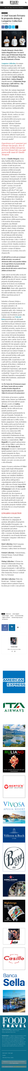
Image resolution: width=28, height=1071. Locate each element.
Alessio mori (8, 613)
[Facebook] (2, 26)
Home (2, 10)
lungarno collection (6, 617)
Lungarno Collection (8, 63)
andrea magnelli (16, 613)
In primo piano (8, 10)
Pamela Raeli (5, 23)
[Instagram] (15, 651)
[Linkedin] (6, 26)
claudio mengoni (5, 615)
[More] (18, 627)
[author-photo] (14, 644)
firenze (12, 615)
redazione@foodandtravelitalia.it (19, 1066)
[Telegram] (9, 26)
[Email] (16, 26)
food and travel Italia (19, 615)
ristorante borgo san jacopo (17, 617)
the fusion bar (5, 619)
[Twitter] (13, 26)
